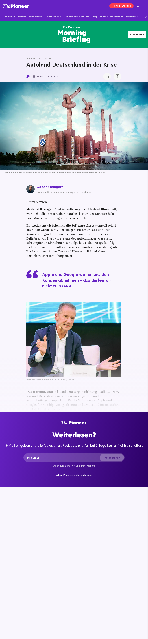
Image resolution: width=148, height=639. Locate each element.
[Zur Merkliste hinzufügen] (117, 76)
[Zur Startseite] (16, 6)
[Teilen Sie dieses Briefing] (107, 76)
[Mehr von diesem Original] (74, 34)
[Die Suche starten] (138, 5)
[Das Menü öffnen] (143, 6)
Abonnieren (137, 34)
